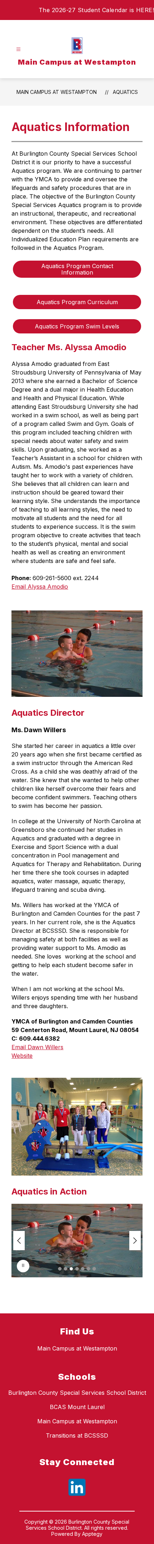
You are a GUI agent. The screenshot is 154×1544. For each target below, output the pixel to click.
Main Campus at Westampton (56, 92)
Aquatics (125, 92)
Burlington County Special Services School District (77, 1392)
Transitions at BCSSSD (77, 1435)
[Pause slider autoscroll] (23, 1266)
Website (22, 1055)
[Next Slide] (135, 1240)
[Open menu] (18, 49)
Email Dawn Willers (37, 1047)
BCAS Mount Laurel (77, 1406)
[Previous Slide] (19, 1240)
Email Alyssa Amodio (39, 586)
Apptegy (92, 1534)
